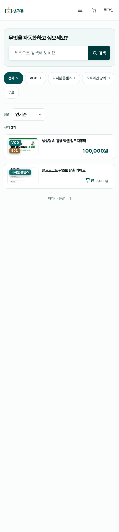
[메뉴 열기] (80, 10)
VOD (35, 79)
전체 (13, 79)
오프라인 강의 (98, 79)
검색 (102, 53)
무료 (11, 92)
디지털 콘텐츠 (64, 79)
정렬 (6, 114)
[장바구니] (94, 10)
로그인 (108, 10)
